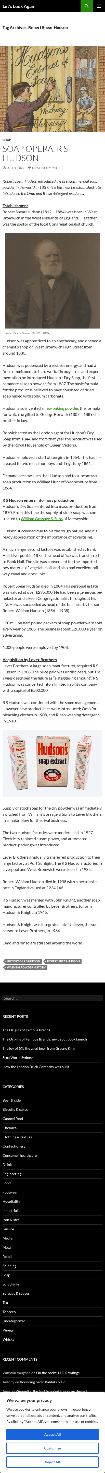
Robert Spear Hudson (63, 961)
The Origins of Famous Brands (26, 1030)
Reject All (52, 1462)
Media (7, 1238)
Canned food (13, 1118)
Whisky (8, 1339)
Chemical (10, 1128)
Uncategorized (14, 1321)
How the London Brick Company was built (36, 1067)
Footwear (10, 1192)
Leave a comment (46, 168)
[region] (52, 1432)
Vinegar (9, 1330)
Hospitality (11, 1201)
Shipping (9, 1266)
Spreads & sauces (16, 1293)
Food (7, 1183)
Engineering (12, 1174)
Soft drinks (11, 1284)
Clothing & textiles (17, 1137)
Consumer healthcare (20, 1155)
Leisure (8, 1229)
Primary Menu (99, 6)
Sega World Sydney (18, 1057)
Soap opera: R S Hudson (35, 153)
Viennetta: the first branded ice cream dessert (51, 1391)
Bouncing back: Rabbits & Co (42, 1382)
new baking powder (61, 408)
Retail (7, 1256)
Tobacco (9, 1312)
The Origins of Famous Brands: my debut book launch (45, 1039)
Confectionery (14, 1146)
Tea (5, 1302)
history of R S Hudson (23, 961)
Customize (52, 1448)
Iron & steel (12, 1220)
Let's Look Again (19, 6)
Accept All (52, 1434)
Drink (7, 1164)
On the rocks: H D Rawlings (58, 1373)
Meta (7, 1247)
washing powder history (26, 967)
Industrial (10, 1210)
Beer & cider (12, 1100)
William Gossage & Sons (42, 518)
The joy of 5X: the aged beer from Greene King (39, 1048)
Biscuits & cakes (15, 1109)
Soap (7, 140)
